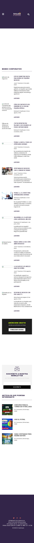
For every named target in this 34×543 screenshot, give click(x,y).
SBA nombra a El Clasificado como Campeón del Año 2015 (22, 218)
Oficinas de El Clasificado (17, 524)
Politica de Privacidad (17, 522)
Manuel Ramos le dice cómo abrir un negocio (22, 243)
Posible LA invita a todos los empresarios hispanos (23, 143)
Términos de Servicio (16, 520)
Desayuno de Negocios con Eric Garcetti (22, 293)
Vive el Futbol (19, 419)
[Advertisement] (17, 46)
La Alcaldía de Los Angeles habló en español (22, 267)
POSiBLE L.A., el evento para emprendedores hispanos (22, 194)
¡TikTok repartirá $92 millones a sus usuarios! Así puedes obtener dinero (22, 125)
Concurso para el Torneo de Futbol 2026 (23, 405)
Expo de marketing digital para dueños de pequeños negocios (22, 78)
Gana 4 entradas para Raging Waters (22, 435)
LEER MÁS (17, 98)
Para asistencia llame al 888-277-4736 (17, 525)
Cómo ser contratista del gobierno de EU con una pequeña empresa (22, 106)
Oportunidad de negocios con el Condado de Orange (22, 169)
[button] (28, 14)
